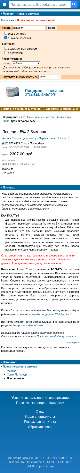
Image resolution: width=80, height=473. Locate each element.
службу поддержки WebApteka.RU (52, 314)
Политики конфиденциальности (57, 336)
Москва (11, 370)
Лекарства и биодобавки (27, 325)
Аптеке (50, 117)
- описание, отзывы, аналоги (45, 92)
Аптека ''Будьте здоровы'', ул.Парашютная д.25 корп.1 (36, 138)
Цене (6, 121)
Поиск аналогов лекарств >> (36, 20)
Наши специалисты (40, 416)
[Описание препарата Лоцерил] (12, 99)
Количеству (63, 117)
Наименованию (35, 117)
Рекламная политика (40, 421)
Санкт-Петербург (17, 374)
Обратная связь (40, 427)
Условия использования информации (40, 397)
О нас (40, 411)
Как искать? (8, 20)
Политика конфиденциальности (40, 403)
